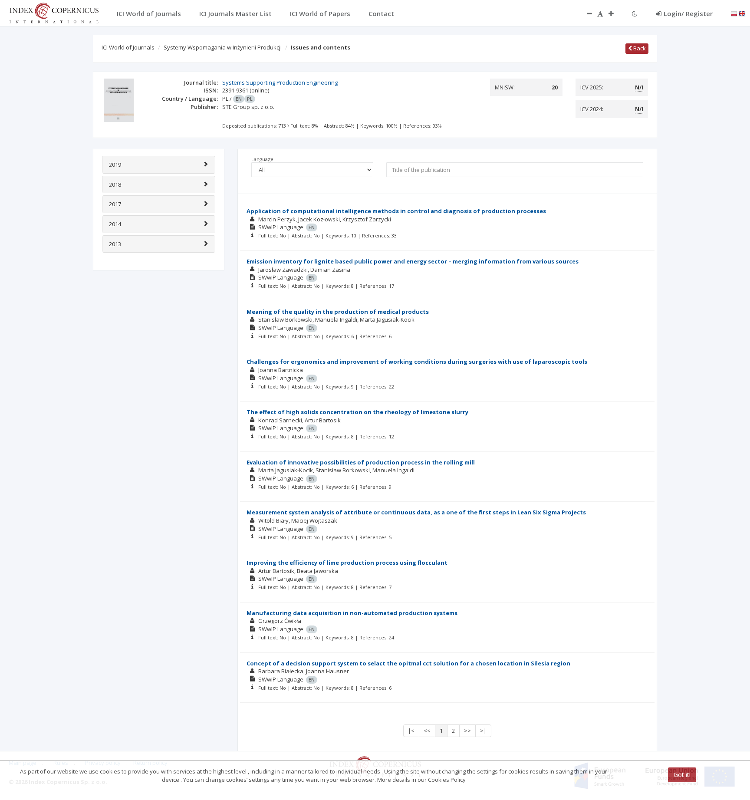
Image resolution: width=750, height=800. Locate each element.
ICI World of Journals (128, 47)
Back (639, 48)
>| (483, 730)
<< (427, 730)
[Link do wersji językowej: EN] (742, 13)
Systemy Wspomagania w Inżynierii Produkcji (223, 47)
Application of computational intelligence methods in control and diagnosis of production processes (396, 211)
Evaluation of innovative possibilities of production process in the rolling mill (361, 462)
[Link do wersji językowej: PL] (733, 13)
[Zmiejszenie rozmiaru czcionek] (585, 13)
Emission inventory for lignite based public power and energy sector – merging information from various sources (413, 261)
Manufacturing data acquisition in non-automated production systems (352, 613)
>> (467, 730)
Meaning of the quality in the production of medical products (338, 312)
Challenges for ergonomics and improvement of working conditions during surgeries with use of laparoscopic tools (417, 361)
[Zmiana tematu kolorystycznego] (635, 13)
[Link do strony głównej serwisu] (54, 12)
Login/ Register (688, 13)
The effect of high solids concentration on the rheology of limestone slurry (357, 412)
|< (411, 730)
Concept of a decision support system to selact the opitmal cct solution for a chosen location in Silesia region (408, 663)
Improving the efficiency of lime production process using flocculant (347, 562)
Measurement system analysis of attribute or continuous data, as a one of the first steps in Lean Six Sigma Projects (416, 512)
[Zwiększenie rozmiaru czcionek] (615, 13)
